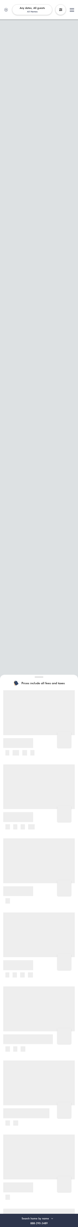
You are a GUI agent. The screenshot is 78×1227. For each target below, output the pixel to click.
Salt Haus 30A (15, 740)
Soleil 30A (12, 962)
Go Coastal (13, 1184)
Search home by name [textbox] (35, 1218)
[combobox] (40, 1219)
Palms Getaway (16, 814)
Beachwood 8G (15, 888)
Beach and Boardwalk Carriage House (31, 1036)
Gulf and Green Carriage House (27, 1110)
